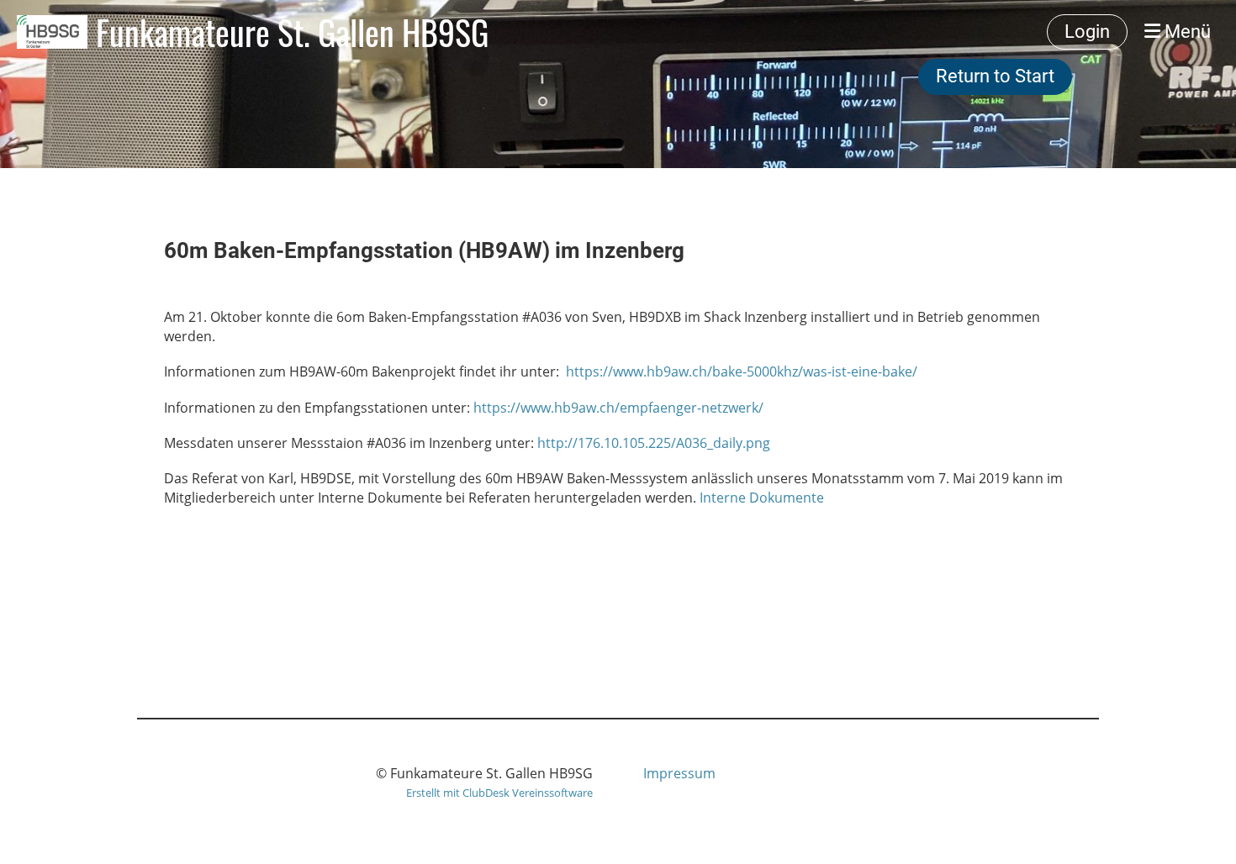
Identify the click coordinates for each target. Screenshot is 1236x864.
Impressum (679, 773)
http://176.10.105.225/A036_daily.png (653, 443)
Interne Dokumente (762, 497)
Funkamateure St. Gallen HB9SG (292, 31)
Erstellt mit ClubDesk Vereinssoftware (499, 792)
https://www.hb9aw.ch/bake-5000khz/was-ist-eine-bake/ (741, 371)
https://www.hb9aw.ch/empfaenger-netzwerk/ (618, 407)
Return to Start (995, 76)
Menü (1185, 31)
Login (1087, 31)
